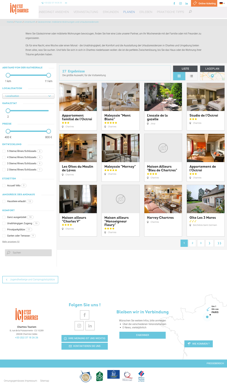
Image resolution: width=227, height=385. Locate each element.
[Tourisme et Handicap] (113, 374)
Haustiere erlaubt (19, 201)
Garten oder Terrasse (20, 235)
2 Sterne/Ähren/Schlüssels (23, 169)
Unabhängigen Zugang (22, 223)
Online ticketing (207, 3)
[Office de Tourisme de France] (141, 376)
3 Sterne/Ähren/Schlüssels (23, 163)
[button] (53, 12)
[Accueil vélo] (99, 376)
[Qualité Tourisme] (127, 376)
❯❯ (219, 243)
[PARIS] (207, 317)
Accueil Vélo (15, 185)
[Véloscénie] (86, 376)
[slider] (8, 75)
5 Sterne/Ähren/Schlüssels (23, 151)
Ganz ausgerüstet (19, 217)
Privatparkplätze (18, 229)
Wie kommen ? (201, 343)
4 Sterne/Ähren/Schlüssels (23, 157)
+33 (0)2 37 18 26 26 (26, 337)
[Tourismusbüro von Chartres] (27, 315)
